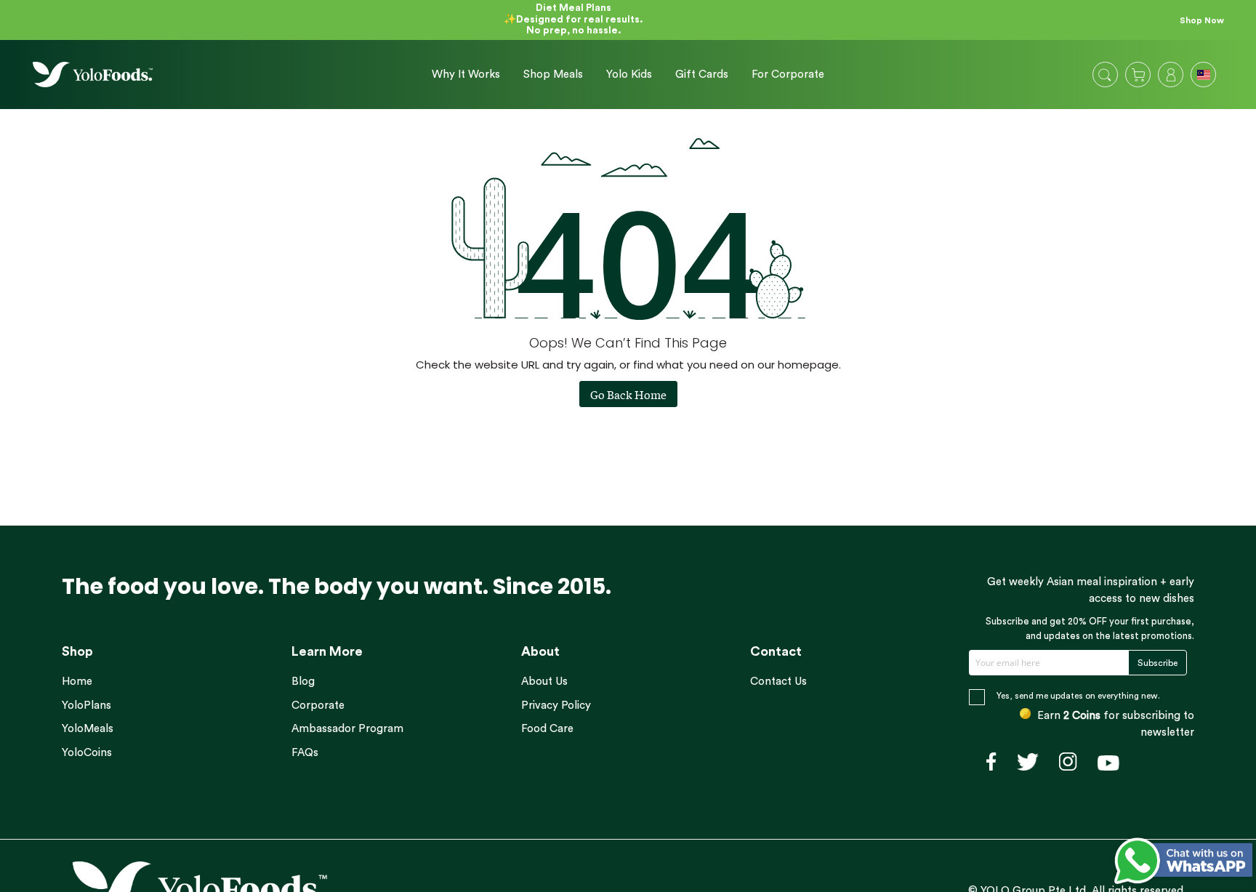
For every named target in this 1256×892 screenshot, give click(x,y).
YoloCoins (87, 752)
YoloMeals (87, 728)
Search (1104, 74)
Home (77, 681)
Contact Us (778, 681)
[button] (1205, 76)
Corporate (318, 705)
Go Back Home (628, 394)
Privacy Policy (556, 705)
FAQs (304, 752)
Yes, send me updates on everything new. (1078, 695)
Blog (303, 681)
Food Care (547, 728)
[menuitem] (466, 74)
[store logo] (93, 74)
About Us (544, 681)
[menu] (622, 74)
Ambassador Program (347, 728)
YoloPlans (86, 705)
